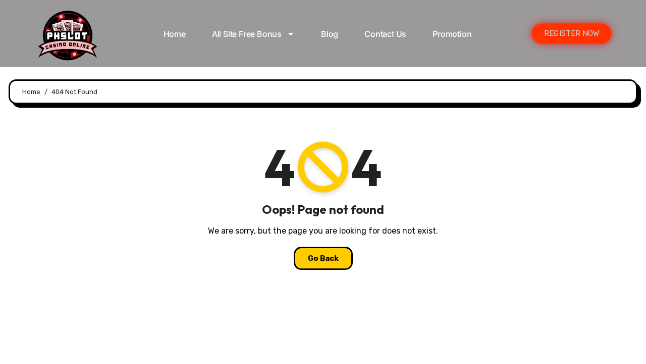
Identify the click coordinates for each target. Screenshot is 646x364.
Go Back (323, 258)
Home (175, 34)
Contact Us (385, 34)
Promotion (452, 34)
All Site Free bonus (247, 34)
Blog (329, 34)
